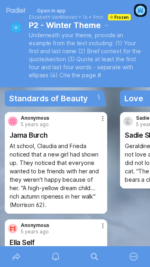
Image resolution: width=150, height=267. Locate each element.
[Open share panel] (16, 257)
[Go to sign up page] (140, 10)
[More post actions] (97, 121)
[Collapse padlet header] (106, 25)
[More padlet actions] (133, 257)
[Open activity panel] (55, 257)
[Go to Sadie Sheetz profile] (128, 121)
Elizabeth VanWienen (53, 17)
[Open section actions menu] (98, 97)
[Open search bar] (95, 256)
